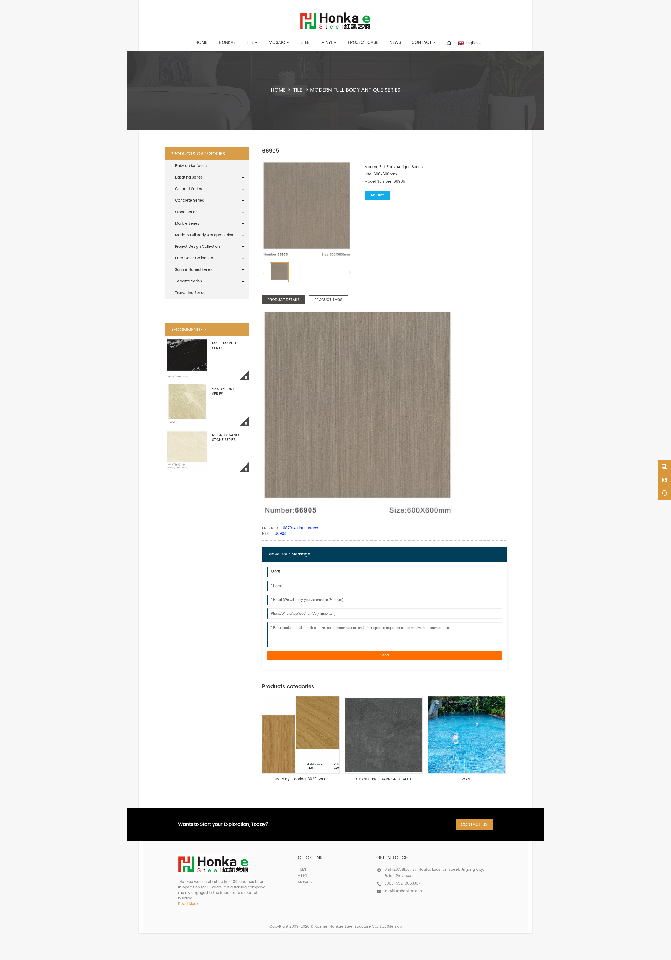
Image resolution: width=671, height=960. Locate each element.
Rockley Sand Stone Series (225, 437)
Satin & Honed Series (193, 270)
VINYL (327, 42)
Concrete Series (189, 200)
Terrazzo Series (188, 281)
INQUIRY (377, 195)
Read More (188, 904)
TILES (302, 869)
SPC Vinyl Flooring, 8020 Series (301, 779)
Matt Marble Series (224, 345)
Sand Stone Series (223, 391)
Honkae (227, 42)
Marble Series (187, 223)
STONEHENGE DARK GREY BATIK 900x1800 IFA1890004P (384, 779)
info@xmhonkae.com (403, 891)
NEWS (395, 42)
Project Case (363, 42)
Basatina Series (189, 177)
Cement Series (188, 189)
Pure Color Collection (194, 258)
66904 (280, 534)
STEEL (305, 42)
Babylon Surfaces (191, 166)
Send (384, 655)
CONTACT (422, 42)
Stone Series (186, 212)
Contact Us (474, 824)
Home (201, 42)
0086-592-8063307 (402, 883)
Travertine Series (190, 293)
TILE (249, 42)
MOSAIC (277, 42)
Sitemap (394, 927)
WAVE (467, 779)
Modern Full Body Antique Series (355, 90)
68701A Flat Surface (300, 528)
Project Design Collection (197, 247)
